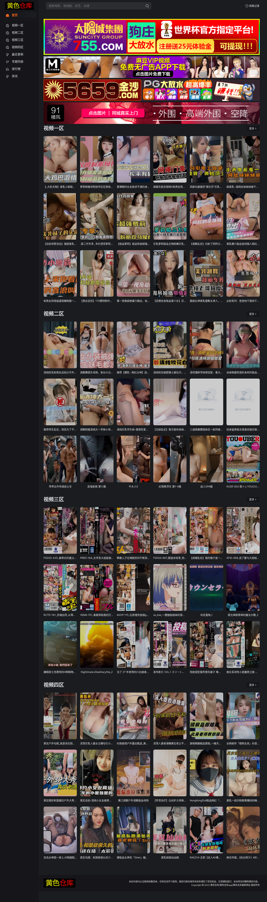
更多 (251, 128)
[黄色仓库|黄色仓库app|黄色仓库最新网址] (19, 6)
